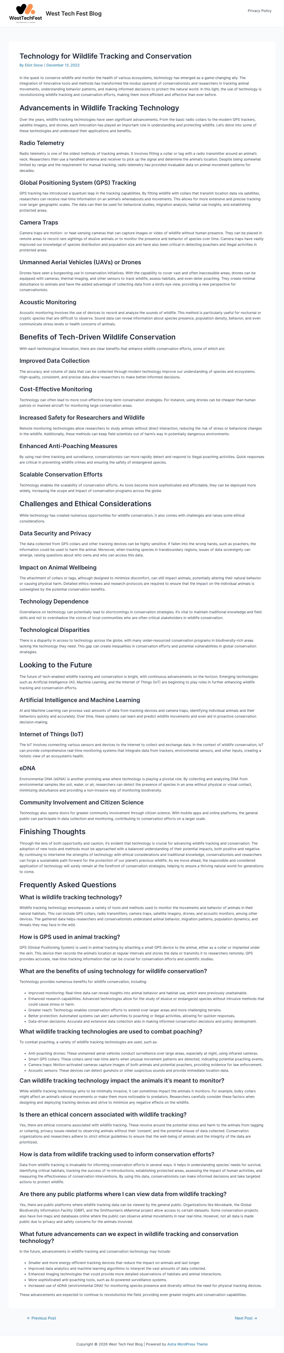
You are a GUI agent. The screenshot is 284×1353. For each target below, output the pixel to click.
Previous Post (41, 1318)
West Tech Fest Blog (74, 13)
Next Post (246, 1318)
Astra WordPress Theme (187, 1344)
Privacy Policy (260, 10)
